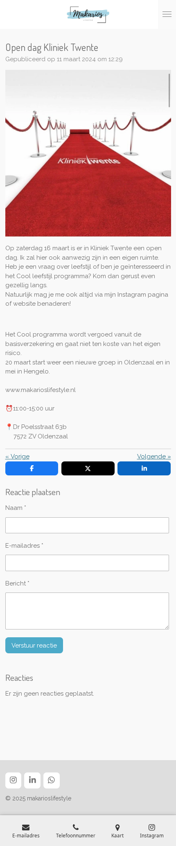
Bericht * (17, 583)
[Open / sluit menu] (167, 14)
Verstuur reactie (34, 645)
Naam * (15, 508)
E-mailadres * (24, 545)
